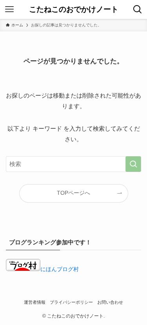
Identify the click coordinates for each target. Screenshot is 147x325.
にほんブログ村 (59, 269)
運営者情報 (34, 302)
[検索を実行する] (133, 164)
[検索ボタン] (137, 9)
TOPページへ (73, 193)
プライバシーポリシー (71, 302)
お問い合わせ (110, 302)
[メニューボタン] (9, 9)
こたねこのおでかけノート (73, 9)
